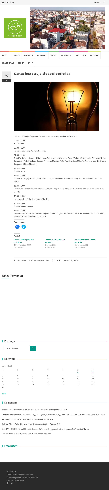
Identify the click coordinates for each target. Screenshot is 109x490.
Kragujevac (8, 63)
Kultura (28, 55)
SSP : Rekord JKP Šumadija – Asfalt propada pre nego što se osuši (39, 409)
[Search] (33, 348)
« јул (4, 393)
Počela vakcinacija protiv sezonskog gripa (33, 434)
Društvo (31, 260)
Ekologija (81, 55)
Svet (30, 63)
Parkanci (42, 55)
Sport (54, 55)
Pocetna (97, 2)
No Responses (62, 260)
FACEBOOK (10, 446)
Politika (15, 55)
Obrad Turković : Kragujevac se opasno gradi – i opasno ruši (34, 424)
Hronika (94, 55)
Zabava (65, 55)
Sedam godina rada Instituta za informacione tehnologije (29, 419)
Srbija (21, 63)
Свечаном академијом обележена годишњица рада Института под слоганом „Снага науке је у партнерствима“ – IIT (53, 414)
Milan (76, 260)
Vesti (4, 55)
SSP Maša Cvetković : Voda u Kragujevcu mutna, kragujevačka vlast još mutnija (56, 429)
